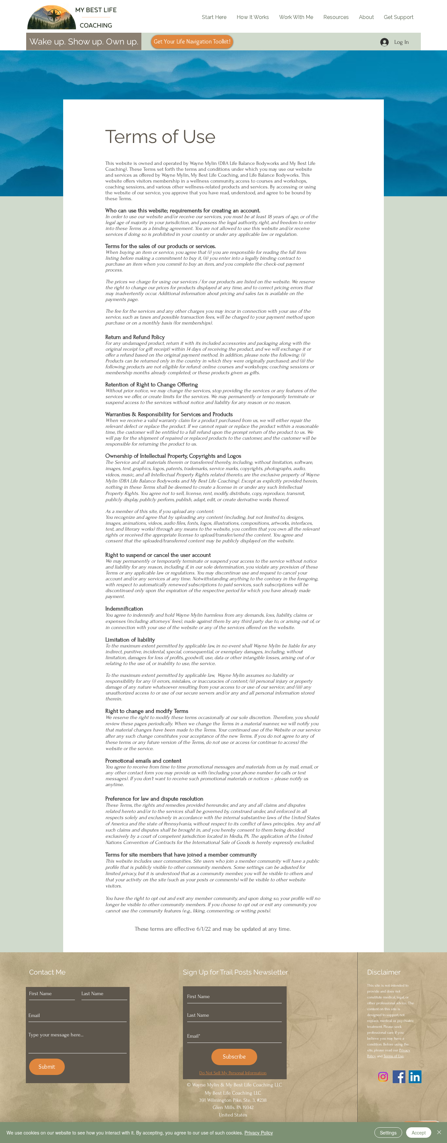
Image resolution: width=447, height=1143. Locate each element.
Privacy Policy (258, 1132)
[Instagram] (383, 1076)
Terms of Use (394, 1056)
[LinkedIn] (415, 1076)
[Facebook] (399, 1076)
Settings (388, 1132)
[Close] (439, 1132)
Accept (419, 1132)
